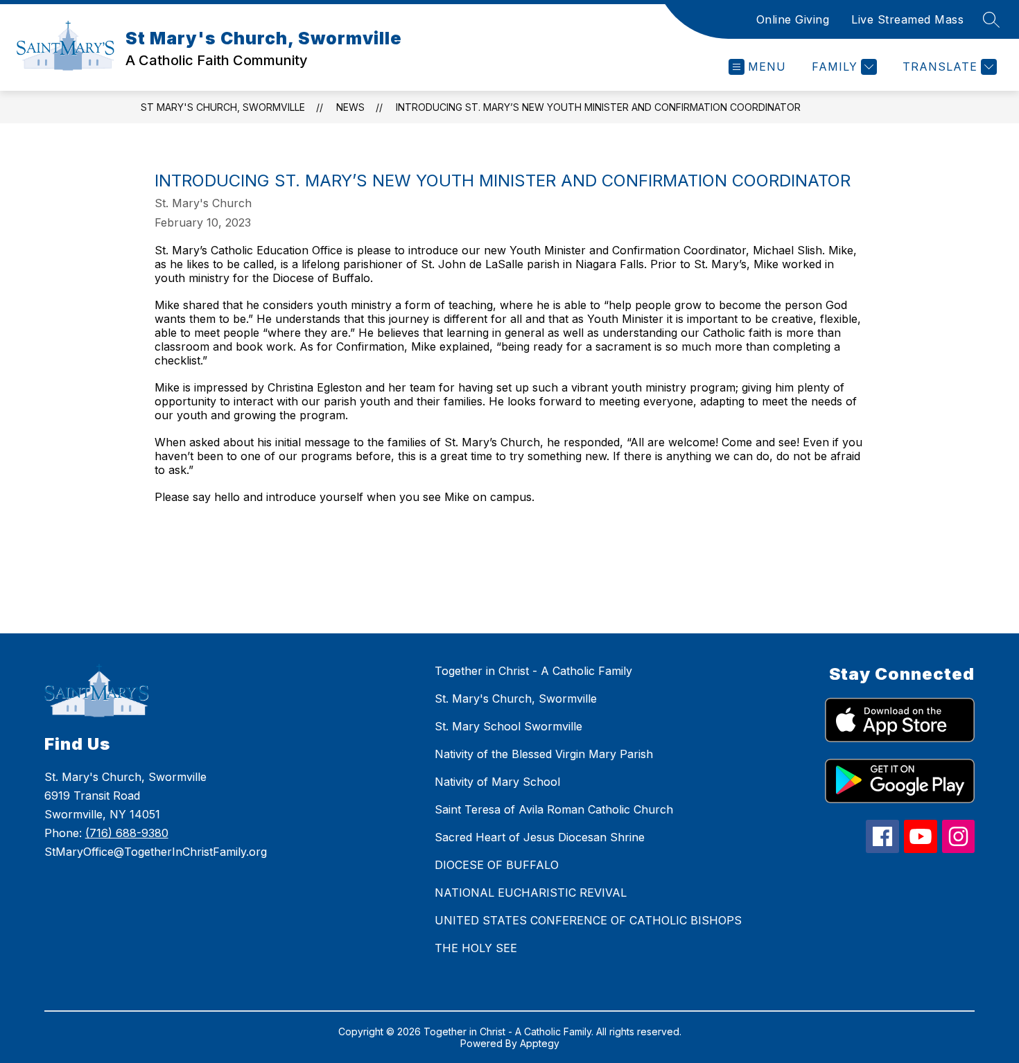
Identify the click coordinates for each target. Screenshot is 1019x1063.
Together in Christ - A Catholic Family (533, 671)
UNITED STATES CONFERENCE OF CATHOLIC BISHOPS (588, 920)
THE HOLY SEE (476, 948)
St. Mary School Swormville (508, 726)
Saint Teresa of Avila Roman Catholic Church (554, 809)
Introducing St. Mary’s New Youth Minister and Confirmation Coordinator (598, 107)
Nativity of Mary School (497, 782)
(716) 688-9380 (126, 833)
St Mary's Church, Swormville (223, 107)
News (350, 107)
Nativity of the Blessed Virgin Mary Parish (544, 754)
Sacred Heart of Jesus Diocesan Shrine (540, 837)
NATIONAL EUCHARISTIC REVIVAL (531, 892)
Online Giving (793, 19)
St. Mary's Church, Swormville (516, 698)
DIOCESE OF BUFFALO (497, 865)
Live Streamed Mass (907, 19)
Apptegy (539, 1043)
